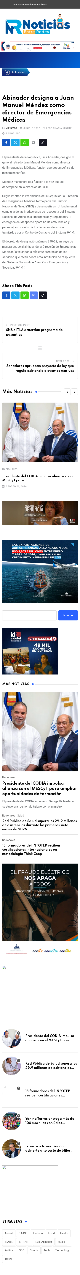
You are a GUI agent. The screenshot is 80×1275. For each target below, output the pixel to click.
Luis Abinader (44, 1242)
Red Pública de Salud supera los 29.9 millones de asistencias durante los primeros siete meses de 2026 (39, 825)
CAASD (23, 1233)
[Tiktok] (43, 142)
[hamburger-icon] (72, 60)
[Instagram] (70, 4)
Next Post (63, 361)
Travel (8, 1259)
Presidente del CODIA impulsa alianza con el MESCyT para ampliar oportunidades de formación (39, 788)
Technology (62, 1250)
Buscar (68, 615)
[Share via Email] (34, 142)
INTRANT (24, 1242)
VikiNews (11, 128)
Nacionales (10, 469)
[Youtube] (64, 4)
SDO (21, 1250)
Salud (20, 815)
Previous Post (20, 325)
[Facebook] (52, 4)
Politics (9, 1250)
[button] (67, 391)
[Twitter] (58, 4)
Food (51, 1233)
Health (64, 1233)
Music (61, 1242)
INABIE (9, 1242)
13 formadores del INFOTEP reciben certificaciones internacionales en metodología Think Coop (31, 850)
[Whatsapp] (24, 142)
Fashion (38, 1233)
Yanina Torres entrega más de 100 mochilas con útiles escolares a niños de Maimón (49, 1123)
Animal (9, 1233)
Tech (47, 1250)
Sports (34, 1250)
